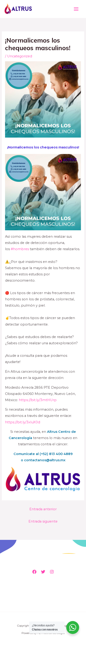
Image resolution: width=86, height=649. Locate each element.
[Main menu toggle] (76, 9)
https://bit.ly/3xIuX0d (22, 422)
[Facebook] (34, 572)
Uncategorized (19, 56)
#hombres (20, 249)
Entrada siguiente (43, 521)
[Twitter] (43, 572)
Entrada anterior (43, 509)
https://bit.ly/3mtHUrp (38, 400)
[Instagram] (52, 572)
